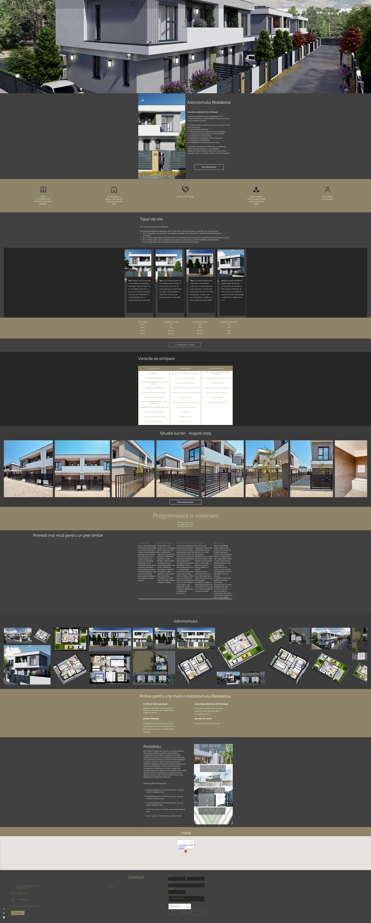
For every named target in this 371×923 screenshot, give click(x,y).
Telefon (171, 889)
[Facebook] (4, 909)
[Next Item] (361, 468)
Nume (170, 875)
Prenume (190, 875)
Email (170, 882)
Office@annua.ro (23, 893)
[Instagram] (4, 913)
